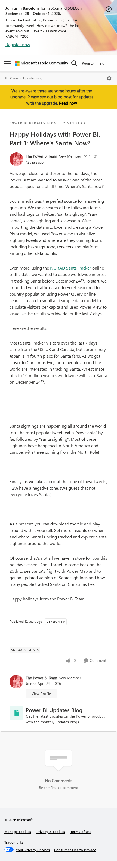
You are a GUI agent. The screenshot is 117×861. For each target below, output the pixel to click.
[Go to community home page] (41, 63)
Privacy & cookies (50, 831)
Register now (17, 44)
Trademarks (13, 842)
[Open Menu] (109, 78)
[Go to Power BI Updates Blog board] (16, 713)
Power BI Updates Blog (26, 78)
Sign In (105, 63)
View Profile (41, 693)
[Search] (74, 63)
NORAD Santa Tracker (70, 268)
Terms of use (80, 831)
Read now (68, 103)
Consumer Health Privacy (75, 849)
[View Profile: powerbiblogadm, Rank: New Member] (16, 159)
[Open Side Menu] (7, 63)
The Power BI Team (41, 156)
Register (88, 63)
